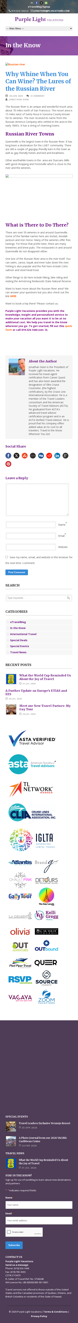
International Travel (23, 634)
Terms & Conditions (55, 1311)
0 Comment (37, 95)
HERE (13, 296)
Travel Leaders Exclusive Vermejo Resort (44, 1123)
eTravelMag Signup (39, 6)
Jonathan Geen (19, 99)
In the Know (18, 628)
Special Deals (18, 640)
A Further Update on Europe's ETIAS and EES (36, 692)
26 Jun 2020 (16, 95)
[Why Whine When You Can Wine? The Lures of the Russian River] (39, 64)
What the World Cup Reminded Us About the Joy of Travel (45, 677)
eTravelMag (18, 622)
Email (61, 536)
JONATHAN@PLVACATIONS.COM (51, 10)
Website (63, 547)
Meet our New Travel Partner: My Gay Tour (45, 707)
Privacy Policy (39, 1316)
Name (61, 524)
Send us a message (16, 1264)
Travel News (18, 652)
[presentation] (24, 1232)
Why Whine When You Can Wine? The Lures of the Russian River (38, 81)
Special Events (19, 646)
